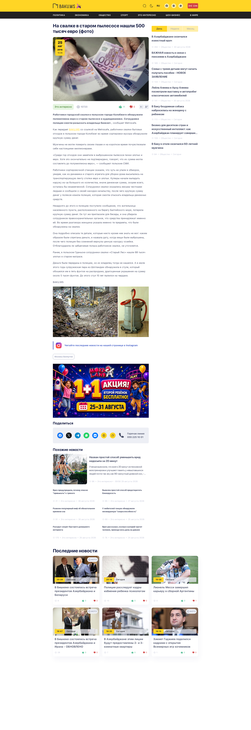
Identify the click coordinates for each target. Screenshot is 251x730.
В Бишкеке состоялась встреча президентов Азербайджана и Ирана (76, 643)
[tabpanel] (175, 95)
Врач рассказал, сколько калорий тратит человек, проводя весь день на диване (122, 528)
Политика (59, 15)
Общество (105, 15)
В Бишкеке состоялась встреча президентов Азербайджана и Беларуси (76, 591)
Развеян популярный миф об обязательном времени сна (74, 510)
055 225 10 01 (135, 437)
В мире (194, 15)
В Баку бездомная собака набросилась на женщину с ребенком (169, 110)
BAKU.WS (74, 129)
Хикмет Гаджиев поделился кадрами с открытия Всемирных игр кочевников (172, 643)
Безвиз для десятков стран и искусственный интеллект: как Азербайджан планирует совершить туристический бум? (175, 129)
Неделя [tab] (175, 28)
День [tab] (159, 28)
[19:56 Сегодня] (175, 569)
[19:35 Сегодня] (125, 621)
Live (195, 6)
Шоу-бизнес (173, 15)
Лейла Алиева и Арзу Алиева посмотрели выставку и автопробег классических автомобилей (174, 91)
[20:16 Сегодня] (125, 569)
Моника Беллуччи (63, 356)
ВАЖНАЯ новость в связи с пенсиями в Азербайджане (169, 54)
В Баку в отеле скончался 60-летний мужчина (175, 145)
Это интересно (147, 15)
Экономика (82, 15)
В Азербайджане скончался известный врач (169, 38)
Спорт (124, 15)
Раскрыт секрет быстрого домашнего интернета (71, 528)
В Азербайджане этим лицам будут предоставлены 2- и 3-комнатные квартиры (123, 643)
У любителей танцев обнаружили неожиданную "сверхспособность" (119, 510)
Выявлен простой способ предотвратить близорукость (122, 491)
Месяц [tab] (190, 28)
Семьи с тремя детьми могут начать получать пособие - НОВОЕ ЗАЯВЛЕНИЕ (174, 72)
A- (141, 107)
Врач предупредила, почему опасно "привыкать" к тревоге (70, 491)
